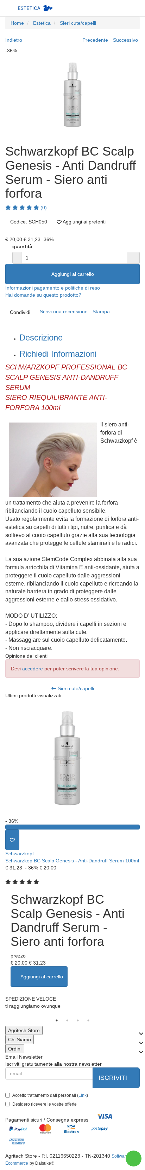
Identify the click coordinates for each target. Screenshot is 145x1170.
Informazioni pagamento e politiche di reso (52, 288)
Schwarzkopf (19, 853)
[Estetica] (35, 8)
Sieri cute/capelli (75, 688)
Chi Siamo (19, 1039)
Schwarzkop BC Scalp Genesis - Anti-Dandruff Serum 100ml (72, 860)
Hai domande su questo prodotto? (43, 295)
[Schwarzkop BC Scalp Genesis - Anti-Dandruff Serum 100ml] (72, 758)
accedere (32, 668)
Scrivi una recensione (64, 311)
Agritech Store (24, 1030)
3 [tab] (77, 1020)
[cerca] (105, 8)
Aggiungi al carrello (72, 274)
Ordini (14, 1049)
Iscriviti (114, 1077)
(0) (43, 207)
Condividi (20, 312)
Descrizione (41, 337)
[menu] (133, 8)
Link (82, 1095)
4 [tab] (88, 1020)
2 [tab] (67, 1020)
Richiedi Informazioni (57, 354)
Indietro (13, 40)
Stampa (101, 311)
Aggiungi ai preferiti (84, 222)
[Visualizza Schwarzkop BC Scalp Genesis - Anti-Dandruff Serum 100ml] (72, 827)
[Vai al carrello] (119, 8)
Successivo (125, 40)
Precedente (95, 40)
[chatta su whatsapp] (133, 1158)
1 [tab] (56, 1020)
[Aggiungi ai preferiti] (12, 840)
